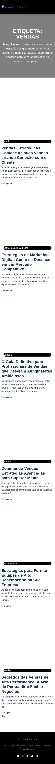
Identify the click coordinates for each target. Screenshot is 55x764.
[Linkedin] (37, 756)
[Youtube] (18, 756)
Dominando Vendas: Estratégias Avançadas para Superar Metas (23, 473)
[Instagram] (22, 756)
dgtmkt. (32, 749)
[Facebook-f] (27, 756)
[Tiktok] (32, 756)
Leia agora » (6, 183)
